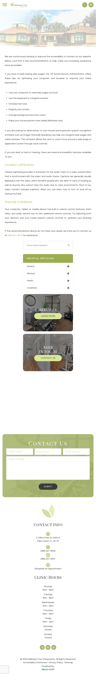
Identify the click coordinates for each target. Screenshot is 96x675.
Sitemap (68, 662)
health (30, 281)
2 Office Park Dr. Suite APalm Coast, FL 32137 (48, 539)
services (31, 273)
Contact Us (48, 358)
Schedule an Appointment (48, 568)
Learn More (48, 316)
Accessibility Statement (35, 662)
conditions (32, 288)
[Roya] (48, 669)
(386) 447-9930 (15, 235)
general (30, 266)
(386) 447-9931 (48, 559)
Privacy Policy (56, 662)
